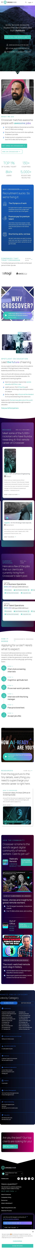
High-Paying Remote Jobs (8, 1207)
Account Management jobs (8, 1104)
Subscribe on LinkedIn (26, 861)
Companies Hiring (6, 1197)
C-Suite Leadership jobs (7, 1048)
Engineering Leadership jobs (8, 1012)
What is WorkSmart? (7, 1203)
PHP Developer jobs (23, 1022)
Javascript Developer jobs (24, 1020)
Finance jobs (4, 1083)
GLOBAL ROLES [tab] (9, 1003)
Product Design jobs (6, 1015)
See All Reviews (23, 430)
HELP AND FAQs (8, 1191)
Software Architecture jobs (8, 1039)
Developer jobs (22, 1012)
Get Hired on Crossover (12, 146)
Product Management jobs (8, 1094)
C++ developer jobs (6, 1029)
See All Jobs (23, 562)
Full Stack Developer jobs (24, 1017)
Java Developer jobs (23, 1019)
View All (27, 770)
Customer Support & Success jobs (9, 1058)
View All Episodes (24, 925)
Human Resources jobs (7, 1070)
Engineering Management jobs (9, 1013)
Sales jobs (4, 1106)
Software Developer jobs (24, 1029)
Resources (4, 1200)
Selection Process (6, 1210)
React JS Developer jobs (24, 1025)
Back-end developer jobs (7, 1025)
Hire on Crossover (10, 152)
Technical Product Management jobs (10, 1093)
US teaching (21, 387)
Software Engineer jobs (7, 1020)
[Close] (33, 1232)
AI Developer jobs (5, 1022)
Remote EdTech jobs (6, 1119)
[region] (17, 1239)
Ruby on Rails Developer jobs (25, 1027)
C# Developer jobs (6, 1027)
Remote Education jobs (7, 1117)
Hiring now (28, 259)
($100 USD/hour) (23, 587)
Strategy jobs (5, 1073)
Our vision (24, 189)
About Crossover (6, 1194)
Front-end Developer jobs (24, 1015)
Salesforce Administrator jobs (8, 1019)
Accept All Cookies (17, 1246)
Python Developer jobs (24, 1024)
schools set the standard (26, 394)
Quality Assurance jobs (7, 1017)
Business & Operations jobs (8, 1071)
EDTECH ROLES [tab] (26, 1003)
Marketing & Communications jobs (10, 1108)
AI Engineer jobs (5, 1024)
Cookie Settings (17, 1241)
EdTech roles (17, 384)
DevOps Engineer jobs (24, 1013)
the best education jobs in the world (21, 400)
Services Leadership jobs (7, 1060)
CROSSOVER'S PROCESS (24, 639)
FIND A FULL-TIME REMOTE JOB (16, 37)
